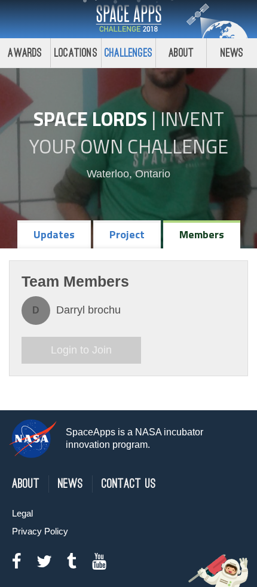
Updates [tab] (54, 234)
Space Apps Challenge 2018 (128, 19)
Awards (25, 53)
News (232, 53)
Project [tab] (127, 234)
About (181, 53)
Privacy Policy (40, 531)
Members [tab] (201, 234)
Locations (75, 53)
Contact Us (129, 484)
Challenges (128, 53)
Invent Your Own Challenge (128, 132)
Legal (22, 513)
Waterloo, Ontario (128, 174)
